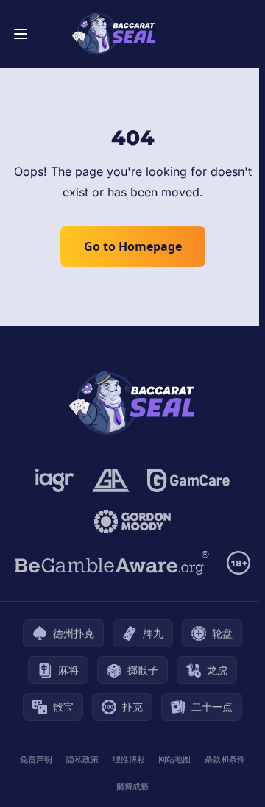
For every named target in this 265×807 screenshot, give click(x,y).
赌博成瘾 (132, 786)
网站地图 (174, 758)
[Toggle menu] (20, 34)
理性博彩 (129, 758)
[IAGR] (54, 480)
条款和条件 (225, 758)
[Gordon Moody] (132, 521)
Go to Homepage (133, 246)
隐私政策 (82, 758)
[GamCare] (188, 480)
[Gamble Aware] (112, 563)
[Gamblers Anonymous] (111, 480)
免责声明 (36, 758)
